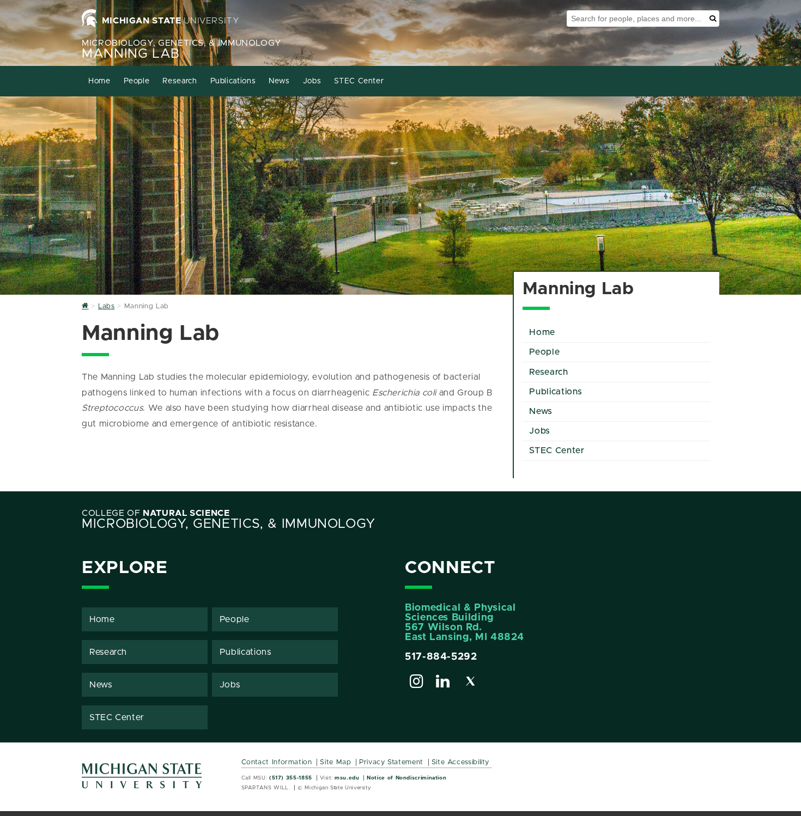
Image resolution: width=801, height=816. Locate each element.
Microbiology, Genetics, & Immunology (182, 43)
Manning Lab (131, 53)
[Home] (85, 306)
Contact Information (276, 762)
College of (156, 513)
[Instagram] (417, 683)
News (279, 81)
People (137, 81)
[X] (471, 683)
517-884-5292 (441, 657)
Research (179, 81)
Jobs (312, 81)
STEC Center (359, 81)
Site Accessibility (461, 762)
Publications (233, 81)
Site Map (335, 762)
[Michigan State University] (142, 780)
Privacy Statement (391, 762)
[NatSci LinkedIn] (443, 683)
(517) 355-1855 (290, 778)
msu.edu (347, 778)
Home (99, 81)
